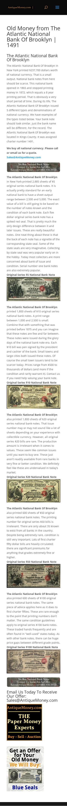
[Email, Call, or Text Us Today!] (33, 167)
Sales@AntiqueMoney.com (24, 157)
